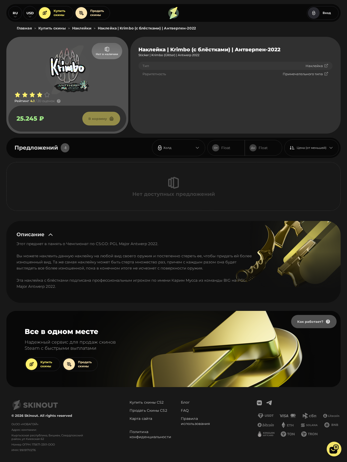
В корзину (97, 119)
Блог (185, 402)
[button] (334, 449)
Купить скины (59, 13)
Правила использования (195, 421)
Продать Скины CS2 (148, 410)
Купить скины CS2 (147, 402)
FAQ (185, 410)
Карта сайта (141, 418)
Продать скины (97, 13)
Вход (327, 13)
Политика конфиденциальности (150, 434)
